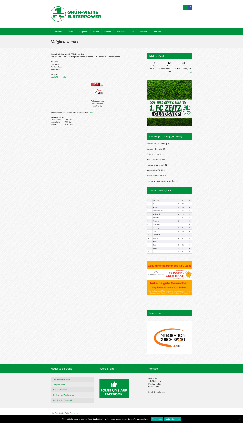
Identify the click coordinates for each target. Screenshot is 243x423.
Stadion (107, 31)
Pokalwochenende (60, 390)
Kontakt (143, 31)
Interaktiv (120, 31)
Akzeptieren (157, 419)
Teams (70, 31)
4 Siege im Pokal (59, 384)
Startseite (58, 31)
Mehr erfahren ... (173, 419)
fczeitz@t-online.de (58, 77)
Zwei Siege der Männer (61, 379)
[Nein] (240, 419)
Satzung (90, 112)
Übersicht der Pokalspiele (63, 400)
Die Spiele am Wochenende (63, 395)
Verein (96, 31)
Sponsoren (157, 31)
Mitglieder (83, 31)
